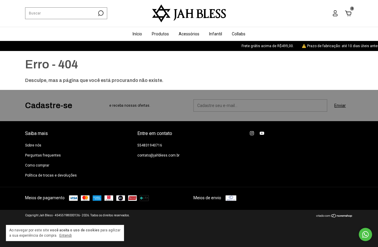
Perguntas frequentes (43, 155)
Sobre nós (33, 145)
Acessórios (189, 34)
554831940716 (149, 145)
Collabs (238, 34)
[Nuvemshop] (334, 216)
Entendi (65, 235)
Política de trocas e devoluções (51, 175)
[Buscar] (100, 13)
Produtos (160, 34)
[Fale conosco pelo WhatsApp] (365, 234)
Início (137, 34)
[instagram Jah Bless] (252, 133)
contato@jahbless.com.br (158, 155)
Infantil (215, 34)
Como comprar (37, 165)
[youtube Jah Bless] (262, 133)
